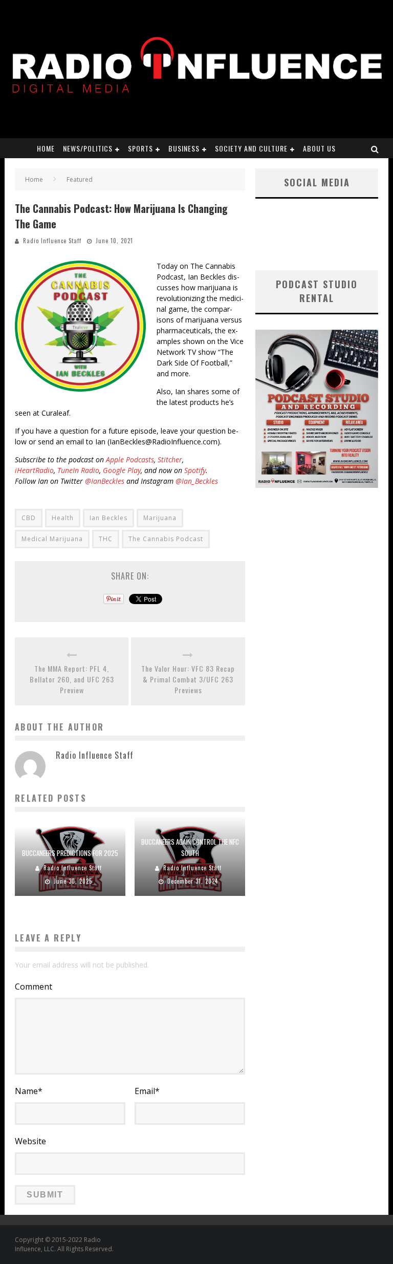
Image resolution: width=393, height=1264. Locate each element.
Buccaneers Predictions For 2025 (70, 853)
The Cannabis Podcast (165, 538)
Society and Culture (251, 148)
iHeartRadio (34, 470)
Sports (140, 148)
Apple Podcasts (130, 459)
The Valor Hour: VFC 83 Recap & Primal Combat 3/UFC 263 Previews (188, 679)
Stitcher (170, 459)
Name (28, 1091)
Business (184, 148)
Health (63, 517)
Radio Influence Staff (52, 241)
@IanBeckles (104, 481)
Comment (33, 986)
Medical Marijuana (52, 538)
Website (30, 1141)
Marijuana (160, 517)
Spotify (195, 470)
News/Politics (88, 148)
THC (106, 538)
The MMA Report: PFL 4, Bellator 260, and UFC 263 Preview (72, 679)
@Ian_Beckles (197, 481)
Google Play (122, 470)
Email (147, 1091)
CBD (28, 517)
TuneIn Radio (78, 470)
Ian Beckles (108, 517)
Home (46, 148)
